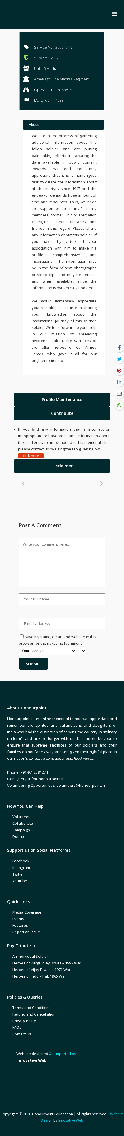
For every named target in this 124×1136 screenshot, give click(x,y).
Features (20, 925)
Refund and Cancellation (34, 1014)
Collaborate (22, 823)
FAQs (16, 1027)
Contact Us (21, 1034)
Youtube (19, 880)
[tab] (62, 399)
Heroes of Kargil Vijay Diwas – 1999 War (46, 963)
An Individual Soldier (30, 956)
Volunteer (21, 816)
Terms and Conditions (31, 1007)
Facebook (20, 860)
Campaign (21, 829)
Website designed (32, 1053)
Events (18, 918)
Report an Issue (26, 931)
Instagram (21, 867)
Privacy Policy (24, 1020)
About (34, 124)
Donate (18, 836)
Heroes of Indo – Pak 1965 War (39, 976)
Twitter (18, 874)
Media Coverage (26, 912)
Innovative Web (70, 1120)
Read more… (84, 758)
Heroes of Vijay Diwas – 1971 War (41, 969)
